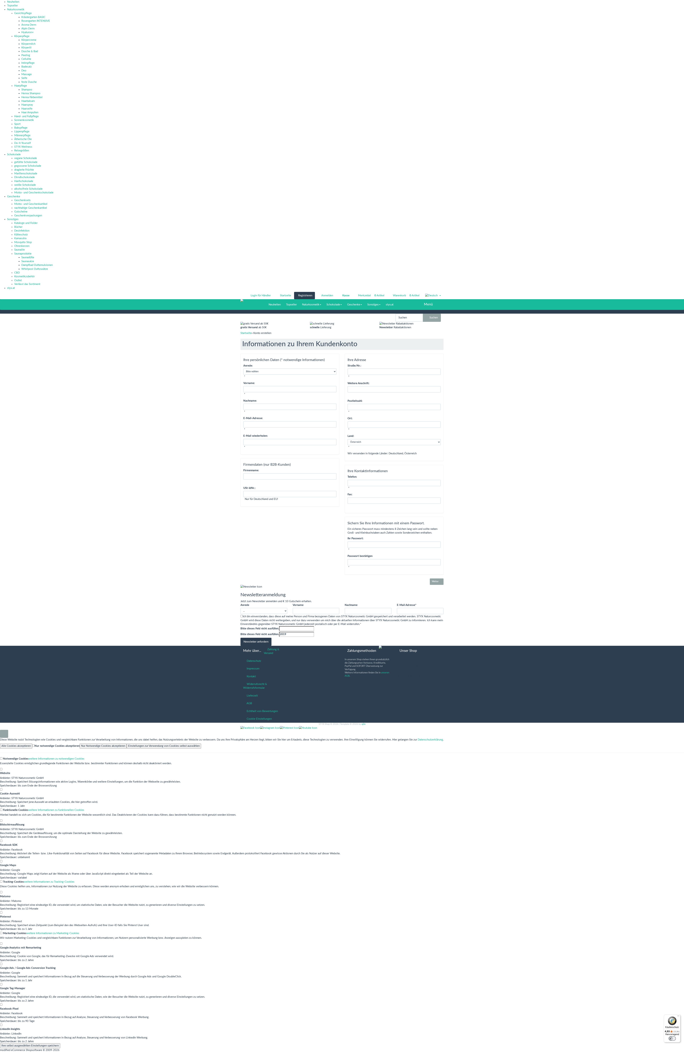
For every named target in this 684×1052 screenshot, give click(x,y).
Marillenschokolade (25, 173)
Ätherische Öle (23, 139)
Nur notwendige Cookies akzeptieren (57, 746)
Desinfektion (21, 230)
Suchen (433, 317)
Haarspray (27, 104)
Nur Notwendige (103, 746)
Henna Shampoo (30, 93)
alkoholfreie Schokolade (28, 189)
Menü (428, 304)
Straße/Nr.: (354, 365)
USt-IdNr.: (249, 488)
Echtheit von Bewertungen (261, 711)
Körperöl (26, 47)
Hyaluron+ (27, 32)
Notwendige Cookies (15, 758)
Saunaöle (19, 249)
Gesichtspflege (23, 13)
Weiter (436, 581)
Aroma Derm (28, 25)
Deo (23, 70)
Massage (26, 74)
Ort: (350, 418)
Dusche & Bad (29, 51)
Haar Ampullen (29, 112)
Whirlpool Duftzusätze (34, 269)
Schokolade (14, 154)
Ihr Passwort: (356, 538)
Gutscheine (20, 211)
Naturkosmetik (15, 9)
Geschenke (13, 196)
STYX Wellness (23, 147)
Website (5, 773)
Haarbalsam (28, 101)
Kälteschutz (21, 234)
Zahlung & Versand (271, 651)
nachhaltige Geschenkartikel (30, 208)
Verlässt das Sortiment (27, 284)
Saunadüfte (27, 257)
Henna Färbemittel (32, 97)
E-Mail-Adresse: (253, 418)
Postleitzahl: (355, 401)
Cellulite (26, 59)
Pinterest (5, 916)
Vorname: (249, 383)
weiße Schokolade (25, 185)
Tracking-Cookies (13, 881)
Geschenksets (22, 200)
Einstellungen (164, 746)
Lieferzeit (251, 695)
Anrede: (248, 365)
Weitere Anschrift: (358, 383)
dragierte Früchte (24, 169)
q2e (364, 724)
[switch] (672, 1038)
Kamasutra (20, 238)
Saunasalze (27, 261)
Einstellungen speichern (30, 1045)
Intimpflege (28, 63)
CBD (17, 272)
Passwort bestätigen (360, 556)
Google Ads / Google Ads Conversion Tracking (28, 968)
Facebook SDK (8, 845)
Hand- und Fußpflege (26, 116)
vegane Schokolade (25, 158)
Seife (24, 78)
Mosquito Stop (23, 242)
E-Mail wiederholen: (255, 436)
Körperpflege (21, 36)
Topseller (12, 5)
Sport (17, 124)
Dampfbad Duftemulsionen (37, 265)
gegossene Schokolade (27, 166)
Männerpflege (22, 135)
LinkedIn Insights (10, 1029)
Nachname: (250, 400)
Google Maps (8, 865)
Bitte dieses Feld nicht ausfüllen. (259, 628)
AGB (248, 703)
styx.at (11, 288)
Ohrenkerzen (21, 246)
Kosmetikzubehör (24, 276)
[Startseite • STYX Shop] (250, 301)
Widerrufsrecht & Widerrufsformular (255, 686)
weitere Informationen (56, 758)
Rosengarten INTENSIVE (35, 21)
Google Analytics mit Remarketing (20, 947)
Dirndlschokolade (24, 177)
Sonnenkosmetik (24, 120)
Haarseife (26, 108)
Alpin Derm (28, 28)
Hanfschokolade (23, 181)
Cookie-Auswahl (10, 793)
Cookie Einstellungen (258, 719)
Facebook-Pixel (9, 1008)
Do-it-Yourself (22, 143)
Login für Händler (261, 295)
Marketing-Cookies (14, 933)
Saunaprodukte (23, 253)
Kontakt (250, 676)
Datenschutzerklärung (430, 739)
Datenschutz (253, 661)
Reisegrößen (21, 150)
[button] (433, 295)
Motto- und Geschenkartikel (30, 204)
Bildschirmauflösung (12, 824)
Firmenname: (251, 470)
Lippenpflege (21, 131)
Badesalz (26, 66)
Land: (351, 436)
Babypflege (20, 127)
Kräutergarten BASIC (33, 17)
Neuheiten (13, 2)
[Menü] (678, 1017)
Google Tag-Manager (12, 988)
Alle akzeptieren (16, 746)
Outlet (18, 280)
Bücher (18, 227)
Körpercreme (28, 40)
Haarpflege (20, 85)
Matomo (5, 896)
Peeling (25, 55)
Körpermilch (28, 44)
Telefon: (352, 477)
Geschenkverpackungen (28, 215)
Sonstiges (13, 219)
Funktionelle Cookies (15, 810)
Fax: (350, 494)
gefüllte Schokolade (25, 162)
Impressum (252, 668)
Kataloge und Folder (26, 223)
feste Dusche (29, 82)
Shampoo (26, 89)
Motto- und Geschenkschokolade (33, 192)
